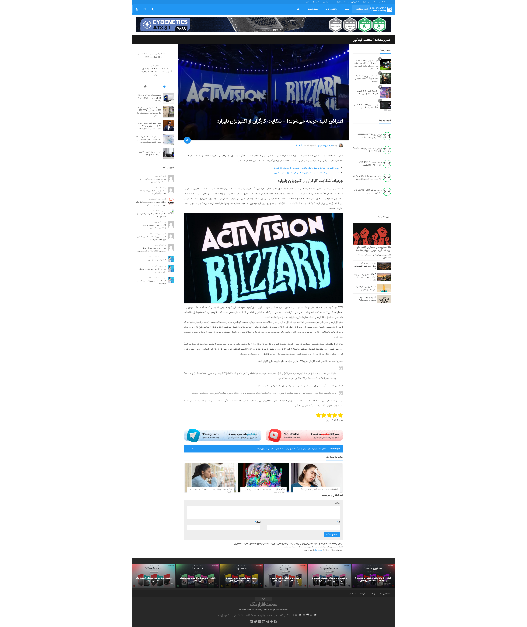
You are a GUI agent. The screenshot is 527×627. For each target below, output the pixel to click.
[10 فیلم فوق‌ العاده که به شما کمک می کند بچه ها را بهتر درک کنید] (263, 477)
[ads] (263, 24)
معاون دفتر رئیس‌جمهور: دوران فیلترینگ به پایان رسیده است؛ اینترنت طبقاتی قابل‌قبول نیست (149, 125)
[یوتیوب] (304, 435)
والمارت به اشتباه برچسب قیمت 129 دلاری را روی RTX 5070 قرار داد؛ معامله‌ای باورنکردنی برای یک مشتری (148, 112)
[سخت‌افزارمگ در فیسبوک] (259, 621)
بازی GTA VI (384, 2)
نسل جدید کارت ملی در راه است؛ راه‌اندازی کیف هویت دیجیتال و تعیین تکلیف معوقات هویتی (290, 448)
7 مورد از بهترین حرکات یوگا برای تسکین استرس (365, 288)
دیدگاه (337, 503)
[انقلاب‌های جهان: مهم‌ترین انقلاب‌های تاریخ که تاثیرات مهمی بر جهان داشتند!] (372, 234)
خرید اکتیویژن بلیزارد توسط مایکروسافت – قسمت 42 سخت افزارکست (306, 168)
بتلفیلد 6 (316, 2)
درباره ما (373, 593)
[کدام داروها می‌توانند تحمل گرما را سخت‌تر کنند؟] (316, 477)
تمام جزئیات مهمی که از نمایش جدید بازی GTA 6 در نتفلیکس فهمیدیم (366, 78)
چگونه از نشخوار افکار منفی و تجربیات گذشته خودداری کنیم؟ (211, 491)
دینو (307, 2)
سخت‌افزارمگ (385, 593)
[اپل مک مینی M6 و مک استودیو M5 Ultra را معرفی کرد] (385, 106)
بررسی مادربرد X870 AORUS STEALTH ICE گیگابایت (370, 164)
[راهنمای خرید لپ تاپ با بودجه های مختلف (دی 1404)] (197, 576)
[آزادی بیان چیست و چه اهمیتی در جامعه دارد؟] (384, 299)
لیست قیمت (313, 9)
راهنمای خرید (331, 9)
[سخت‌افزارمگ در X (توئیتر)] (255, 621)
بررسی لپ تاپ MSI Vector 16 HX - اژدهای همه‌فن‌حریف (368, 192)
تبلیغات (363, 593)
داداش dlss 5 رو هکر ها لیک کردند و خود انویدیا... (151, 215)
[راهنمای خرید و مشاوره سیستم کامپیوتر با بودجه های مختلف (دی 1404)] (329, 576)
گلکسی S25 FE (369, 2)
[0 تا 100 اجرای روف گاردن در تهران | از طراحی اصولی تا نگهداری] (384, 277)
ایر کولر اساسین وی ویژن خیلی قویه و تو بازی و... (151, 282)
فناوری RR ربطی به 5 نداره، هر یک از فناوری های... (151, 271)
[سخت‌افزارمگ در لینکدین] (251, 621)
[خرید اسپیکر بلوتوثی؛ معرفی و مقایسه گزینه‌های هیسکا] (168, 153)
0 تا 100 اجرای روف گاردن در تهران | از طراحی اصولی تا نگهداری (365, 277)
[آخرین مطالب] (164, 87)
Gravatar (318, 550)
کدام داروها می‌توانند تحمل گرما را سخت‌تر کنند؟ (319, 489)
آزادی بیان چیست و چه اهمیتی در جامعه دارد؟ (367, 299)
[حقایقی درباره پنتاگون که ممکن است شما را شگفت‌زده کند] (384, 266)
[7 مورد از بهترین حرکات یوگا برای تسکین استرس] (384, 288)
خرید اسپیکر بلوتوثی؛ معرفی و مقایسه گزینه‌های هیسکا (150, 153)
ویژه (299, 9)
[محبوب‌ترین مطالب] (145, 87)
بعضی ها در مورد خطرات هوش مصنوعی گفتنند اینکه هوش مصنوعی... (151, 250)
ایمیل (257, 522)
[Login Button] (137, 9)
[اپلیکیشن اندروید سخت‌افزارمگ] (271, 621)
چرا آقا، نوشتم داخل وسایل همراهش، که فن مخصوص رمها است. (151, 204)
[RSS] (275, 621)
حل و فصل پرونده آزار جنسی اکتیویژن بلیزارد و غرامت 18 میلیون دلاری (306, 173)
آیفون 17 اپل (328, 2)
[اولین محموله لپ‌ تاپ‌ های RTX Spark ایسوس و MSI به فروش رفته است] (168, 98)
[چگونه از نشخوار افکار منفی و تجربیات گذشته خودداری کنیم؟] (210, 477)
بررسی (346, 9)
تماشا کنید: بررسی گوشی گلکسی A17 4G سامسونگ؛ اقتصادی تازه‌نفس (367, 178)
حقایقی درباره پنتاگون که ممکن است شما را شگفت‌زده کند (365, 266)
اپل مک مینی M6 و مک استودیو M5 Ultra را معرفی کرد (366, 106)
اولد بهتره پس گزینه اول (157, 259)
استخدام (353, 593)
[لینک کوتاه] (297, 145)
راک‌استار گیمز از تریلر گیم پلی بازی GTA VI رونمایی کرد (367, 92)
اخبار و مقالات (362, 9)
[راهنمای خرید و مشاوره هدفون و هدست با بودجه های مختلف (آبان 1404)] (373, 576)
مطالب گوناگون (362, 40)
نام (338, 522)
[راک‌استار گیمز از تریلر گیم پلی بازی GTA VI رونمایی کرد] (385, 92)
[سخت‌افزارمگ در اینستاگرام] (263, 621)
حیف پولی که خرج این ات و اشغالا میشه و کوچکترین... (153, 192)
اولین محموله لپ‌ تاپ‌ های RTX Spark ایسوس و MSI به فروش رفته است (149, 98)
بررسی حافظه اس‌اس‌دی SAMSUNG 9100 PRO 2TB (367, 150)
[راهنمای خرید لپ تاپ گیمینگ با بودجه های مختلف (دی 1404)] (153, 576)
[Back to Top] (263, 599)
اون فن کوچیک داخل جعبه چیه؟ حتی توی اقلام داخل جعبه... (151, 238)
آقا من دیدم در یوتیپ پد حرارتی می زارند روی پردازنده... (152, 227)
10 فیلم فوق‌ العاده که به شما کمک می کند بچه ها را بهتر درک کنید (264, 491)
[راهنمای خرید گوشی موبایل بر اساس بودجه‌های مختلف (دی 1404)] (285, 576)
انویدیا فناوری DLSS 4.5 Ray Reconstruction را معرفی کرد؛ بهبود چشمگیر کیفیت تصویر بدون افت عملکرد (365, 64)
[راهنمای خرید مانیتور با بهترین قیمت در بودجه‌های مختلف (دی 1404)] (241, 576)
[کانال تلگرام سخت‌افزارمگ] (267, 621)
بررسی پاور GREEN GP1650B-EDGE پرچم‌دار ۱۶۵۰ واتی (370, 136)
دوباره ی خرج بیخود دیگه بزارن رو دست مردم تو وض (153, 181)
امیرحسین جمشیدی (325, 145)
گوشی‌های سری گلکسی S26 (348, 2)
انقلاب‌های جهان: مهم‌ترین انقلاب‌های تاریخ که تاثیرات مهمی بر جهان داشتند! (373, 249)
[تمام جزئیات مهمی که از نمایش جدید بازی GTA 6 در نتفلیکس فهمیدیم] (385, 78)
